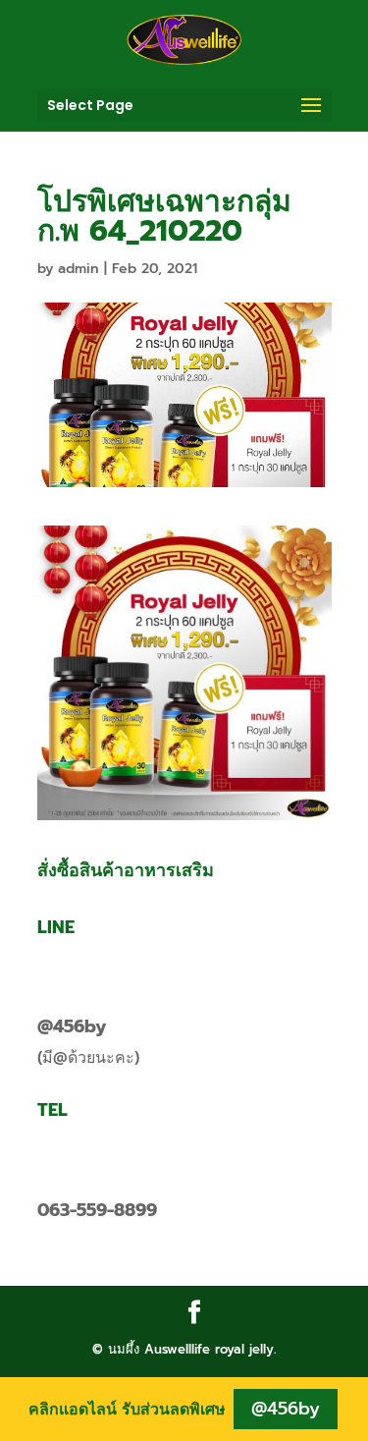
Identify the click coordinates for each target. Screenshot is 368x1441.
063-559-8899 (97, 1210)
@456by (71, 1026)
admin (78, 268)
